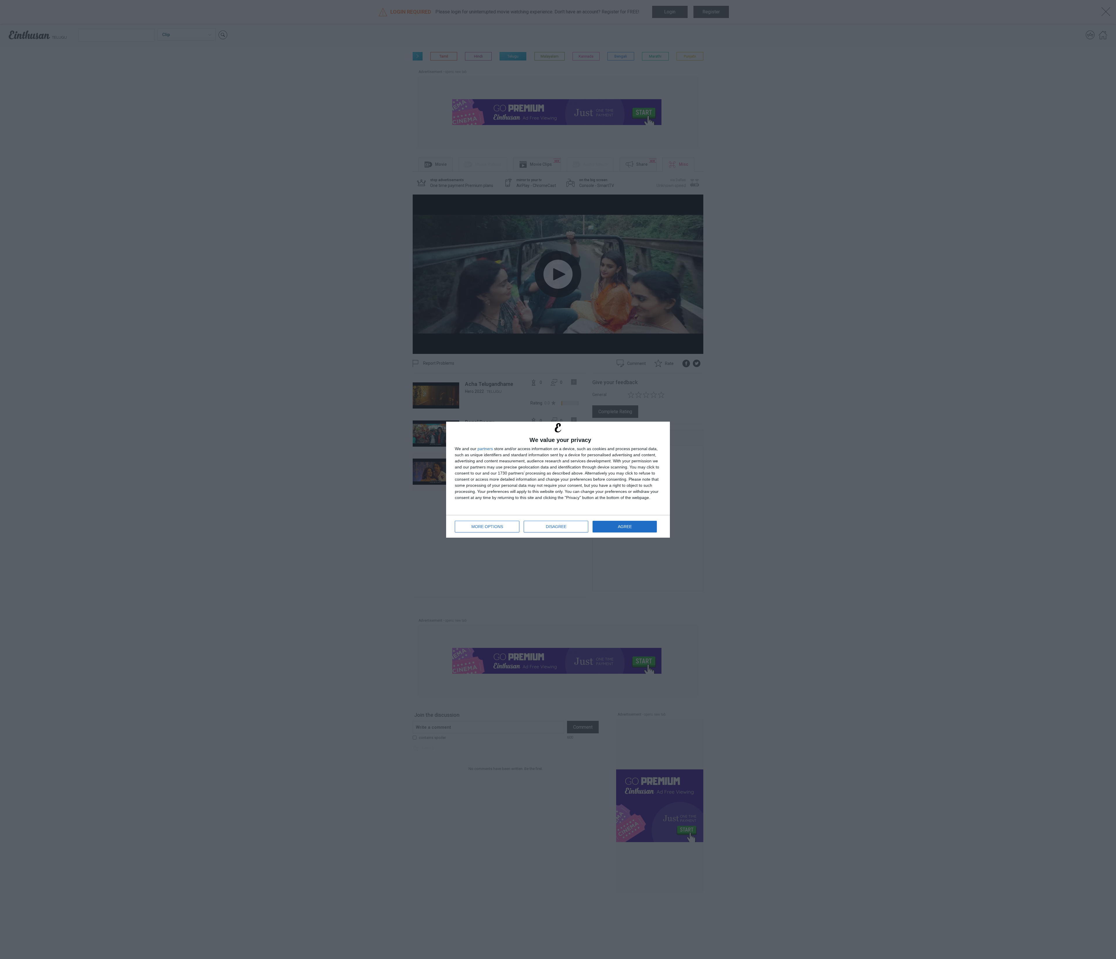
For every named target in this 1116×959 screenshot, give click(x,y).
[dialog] (558, 480)
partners (485, 449)
